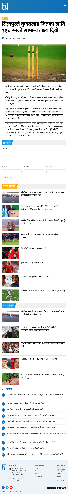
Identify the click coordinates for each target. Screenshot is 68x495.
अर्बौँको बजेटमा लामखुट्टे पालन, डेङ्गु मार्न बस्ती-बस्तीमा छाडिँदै (25, 409)
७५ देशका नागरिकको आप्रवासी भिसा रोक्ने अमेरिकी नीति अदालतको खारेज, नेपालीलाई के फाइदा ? (36, 435)
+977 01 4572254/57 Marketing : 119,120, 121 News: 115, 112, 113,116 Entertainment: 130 (19, 471)
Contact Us (38, 471)
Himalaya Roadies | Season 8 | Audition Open (61, 476)
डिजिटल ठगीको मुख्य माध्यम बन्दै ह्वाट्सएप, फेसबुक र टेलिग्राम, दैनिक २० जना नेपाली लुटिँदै (35, 454)
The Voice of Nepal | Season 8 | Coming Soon (61, 469)
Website (49, 167)
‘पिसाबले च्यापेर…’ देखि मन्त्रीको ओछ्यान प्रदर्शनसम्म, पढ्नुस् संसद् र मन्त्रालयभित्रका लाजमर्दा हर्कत (35, 396)
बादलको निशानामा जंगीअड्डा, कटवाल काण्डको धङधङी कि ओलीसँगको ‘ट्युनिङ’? (31, 442)
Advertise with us (40, 473)
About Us (37, 468)
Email (26, 167)
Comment (6, 148)
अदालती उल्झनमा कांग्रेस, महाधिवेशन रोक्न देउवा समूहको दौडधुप (26, 403)
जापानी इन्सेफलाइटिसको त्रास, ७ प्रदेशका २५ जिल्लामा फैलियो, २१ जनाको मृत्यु (31, 421)
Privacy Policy (39, 476)
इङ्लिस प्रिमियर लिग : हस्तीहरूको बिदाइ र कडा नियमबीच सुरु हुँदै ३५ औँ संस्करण (32, 415)
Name (4, 167)
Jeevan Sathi (60, 481)
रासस (7, 38)
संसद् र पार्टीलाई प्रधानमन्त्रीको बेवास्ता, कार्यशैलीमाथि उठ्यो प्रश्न (26, 448)
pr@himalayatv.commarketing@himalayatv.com (20, 479)
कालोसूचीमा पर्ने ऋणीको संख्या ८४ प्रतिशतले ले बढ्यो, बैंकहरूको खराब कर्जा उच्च (32, 427)
